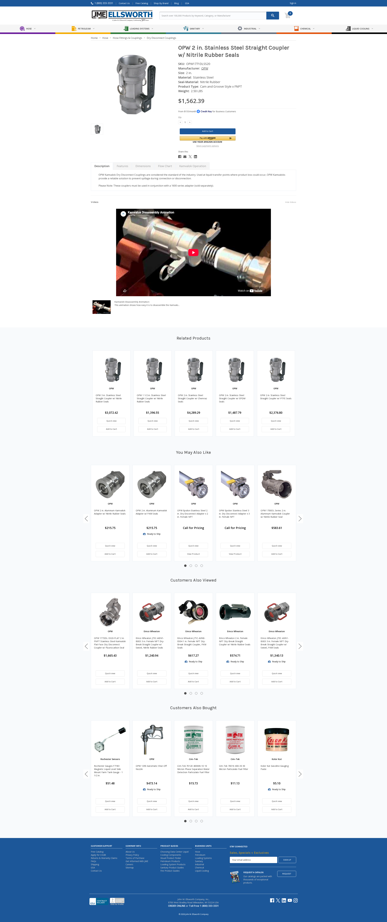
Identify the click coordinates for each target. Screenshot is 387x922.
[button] (208, 139)
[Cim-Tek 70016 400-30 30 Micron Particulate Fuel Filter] (235, 739)
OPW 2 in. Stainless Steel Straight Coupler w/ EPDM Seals (232, 398)
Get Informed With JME (137, 861)
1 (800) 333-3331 (103, 3)
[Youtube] (290, 900)
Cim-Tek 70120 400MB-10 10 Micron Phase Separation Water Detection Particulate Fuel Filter (193, 769)
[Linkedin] (195, 157)
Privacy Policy (132, 854)
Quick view (111, 421)
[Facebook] (179, 157)
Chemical (199, 867)
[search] (272, 15)
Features (122, 166)
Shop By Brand (161, 3)
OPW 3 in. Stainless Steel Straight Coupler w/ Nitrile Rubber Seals (109, 398)
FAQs (93, 861)
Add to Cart (111, 429)
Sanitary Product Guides (172, 867)
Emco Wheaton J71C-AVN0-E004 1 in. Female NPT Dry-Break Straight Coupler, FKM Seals (191, 643)
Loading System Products (172, 864)
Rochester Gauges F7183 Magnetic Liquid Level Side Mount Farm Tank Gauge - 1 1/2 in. (108, 770)
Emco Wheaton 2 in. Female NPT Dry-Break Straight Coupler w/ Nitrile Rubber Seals (234, 641)
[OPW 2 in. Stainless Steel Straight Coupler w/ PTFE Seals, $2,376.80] (276, 369)
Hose (197, 851)
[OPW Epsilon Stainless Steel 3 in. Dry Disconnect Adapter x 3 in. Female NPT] (235, 484)
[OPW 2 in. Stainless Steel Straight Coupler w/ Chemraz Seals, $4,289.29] (193, 369)
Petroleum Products (170, 861)
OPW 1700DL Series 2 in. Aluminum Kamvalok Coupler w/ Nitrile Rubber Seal (275, 513)
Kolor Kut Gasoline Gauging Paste (275, 767)
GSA (187, 3)
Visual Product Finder (170, 858)
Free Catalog (141, 3)
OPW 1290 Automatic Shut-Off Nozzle (151, 767)
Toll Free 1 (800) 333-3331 (204, 905)
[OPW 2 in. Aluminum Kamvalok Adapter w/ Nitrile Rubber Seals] (110, 484)
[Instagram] (295, 900)
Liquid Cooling (202, 870)
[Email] (184, 157)
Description (101, 166)
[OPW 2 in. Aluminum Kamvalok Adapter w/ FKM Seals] (152, 484)
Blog (176, 3)
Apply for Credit (98, 854)
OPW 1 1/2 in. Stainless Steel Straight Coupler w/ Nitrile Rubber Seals (151, 398)
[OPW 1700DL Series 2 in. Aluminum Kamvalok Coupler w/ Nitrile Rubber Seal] (277, 484)
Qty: (180, 117)
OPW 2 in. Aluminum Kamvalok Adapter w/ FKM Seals (151, 512)
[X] (190, 157)
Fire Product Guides (170, 870)
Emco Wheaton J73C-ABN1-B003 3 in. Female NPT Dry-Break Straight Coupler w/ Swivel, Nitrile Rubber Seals (150, 643)
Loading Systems (203, 858)
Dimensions (143, 166)
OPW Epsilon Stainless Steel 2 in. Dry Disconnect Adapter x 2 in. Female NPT (192, 513)
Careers (129, 864)
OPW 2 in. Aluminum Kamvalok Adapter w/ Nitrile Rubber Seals (110, 512)
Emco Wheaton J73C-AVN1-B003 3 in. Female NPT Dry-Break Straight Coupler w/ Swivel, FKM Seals (275, 643)
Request (286, 873)
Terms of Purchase (135, 858)
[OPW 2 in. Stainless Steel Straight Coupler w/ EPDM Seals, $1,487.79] (235, 369)
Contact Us (124, 3)
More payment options (207, 145)
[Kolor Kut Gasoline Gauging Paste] (277, 739)
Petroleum (200, 854)
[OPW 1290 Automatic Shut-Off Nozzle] (152, 739)
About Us (130, 851)
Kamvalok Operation (192, 166)
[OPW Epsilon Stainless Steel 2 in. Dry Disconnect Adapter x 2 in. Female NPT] (193, 484)
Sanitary (199, 861)
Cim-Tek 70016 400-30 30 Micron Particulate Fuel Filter (233, 767)
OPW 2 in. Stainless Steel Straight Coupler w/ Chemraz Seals (192, 398)
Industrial (199, 864)
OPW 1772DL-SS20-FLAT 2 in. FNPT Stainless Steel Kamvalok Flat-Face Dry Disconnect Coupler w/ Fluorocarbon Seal (110, 643)
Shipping (95, 864)
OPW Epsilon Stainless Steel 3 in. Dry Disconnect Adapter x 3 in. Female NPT (234, 513)
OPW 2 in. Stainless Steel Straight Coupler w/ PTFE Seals (276, 397)
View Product (193, 554)
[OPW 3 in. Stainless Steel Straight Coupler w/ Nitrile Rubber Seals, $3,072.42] (111, 369)
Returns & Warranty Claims (104, 858)
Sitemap (130, 867)
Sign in (293, 3)
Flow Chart (165, 166)
